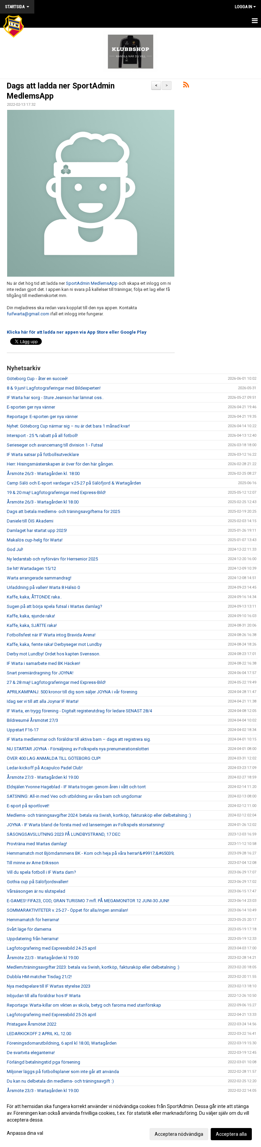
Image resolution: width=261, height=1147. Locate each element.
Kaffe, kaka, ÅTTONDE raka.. (34, 596)
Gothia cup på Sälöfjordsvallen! (37, 881)
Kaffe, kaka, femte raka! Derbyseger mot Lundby (54, 644)
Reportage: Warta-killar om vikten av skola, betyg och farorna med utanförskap (84, 1005)
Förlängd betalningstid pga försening (43, 1062)
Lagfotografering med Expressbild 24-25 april (51, 948)
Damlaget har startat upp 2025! (37, 530)
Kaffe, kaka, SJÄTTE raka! (32, 625)
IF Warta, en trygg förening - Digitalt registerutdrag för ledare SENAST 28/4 (79, 710)
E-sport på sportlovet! (28, 805)
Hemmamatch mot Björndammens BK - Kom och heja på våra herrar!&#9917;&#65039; (90, 853)
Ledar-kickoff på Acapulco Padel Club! (45, 767)
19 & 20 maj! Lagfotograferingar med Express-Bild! (56, 492)
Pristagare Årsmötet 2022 (31, 1024)
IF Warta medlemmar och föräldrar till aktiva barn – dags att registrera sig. (79, 739)
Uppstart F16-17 (22, 729)
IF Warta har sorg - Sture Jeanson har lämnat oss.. (55, 397)
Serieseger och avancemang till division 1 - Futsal (55, 445)
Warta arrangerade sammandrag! (39, 577)
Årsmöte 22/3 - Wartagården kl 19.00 (43, 957)
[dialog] (130, 1120)
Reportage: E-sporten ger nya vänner (42, 416)
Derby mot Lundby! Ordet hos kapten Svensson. (53, 653)
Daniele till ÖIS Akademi (30, 520)
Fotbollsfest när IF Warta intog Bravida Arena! (51, 634)
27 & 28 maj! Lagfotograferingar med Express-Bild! (56, 682)
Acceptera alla (231, 1134)
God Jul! (15, 549)
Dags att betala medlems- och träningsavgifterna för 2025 (63, 511)
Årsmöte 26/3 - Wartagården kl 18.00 (43, 502)
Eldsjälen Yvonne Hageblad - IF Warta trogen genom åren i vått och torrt (76, 786)
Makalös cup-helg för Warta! (35, 539)
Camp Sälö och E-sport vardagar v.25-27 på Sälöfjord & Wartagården (74, 483)
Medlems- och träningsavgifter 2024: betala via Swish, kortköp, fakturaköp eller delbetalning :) (99, 815)
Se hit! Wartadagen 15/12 (31, 568)
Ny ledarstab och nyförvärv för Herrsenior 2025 (52, 558)
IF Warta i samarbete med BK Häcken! (43, 663)
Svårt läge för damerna (29, 929)
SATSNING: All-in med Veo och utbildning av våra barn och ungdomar (74, 796)
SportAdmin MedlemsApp (92, 283)
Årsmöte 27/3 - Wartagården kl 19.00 (43, 777)
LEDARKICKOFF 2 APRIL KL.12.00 (39, 1033)
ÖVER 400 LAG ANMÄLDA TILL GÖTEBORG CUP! (54, 758)
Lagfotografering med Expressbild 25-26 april (51, 1014)
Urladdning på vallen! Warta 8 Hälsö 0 (43, 587)
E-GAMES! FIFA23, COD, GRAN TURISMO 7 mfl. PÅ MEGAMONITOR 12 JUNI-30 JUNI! (88, 900)
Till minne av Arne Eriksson (33, 862)
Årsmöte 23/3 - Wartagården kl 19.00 (43, 1090)
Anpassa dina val (25, 1133)
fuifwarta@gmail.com (28, 313)
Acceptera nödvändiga (179, 1134)
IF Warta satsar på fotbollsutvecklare (43, 454)
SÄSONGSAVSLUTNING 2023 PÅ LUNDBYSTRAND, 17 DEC (63, 834)
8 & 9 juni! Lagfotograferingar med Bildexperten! (54, 388)
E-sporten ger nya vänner (31, 407)
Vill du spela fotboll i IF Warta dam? (41, 872)
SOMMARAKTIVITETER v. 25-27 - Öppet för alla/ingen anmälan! (67, 910)
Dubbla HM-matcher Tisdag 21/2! (39, 976)
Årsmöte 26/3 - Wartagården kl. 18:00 (43, 473)
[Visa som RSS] (186, 85)
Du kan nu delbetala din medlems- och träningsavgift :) (60, 1081)
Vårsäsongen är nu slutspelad (36, 891)
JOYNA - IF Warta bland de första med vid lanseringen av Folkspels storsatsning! (85, 824)
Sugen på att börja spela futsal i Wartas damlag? (54, 606)
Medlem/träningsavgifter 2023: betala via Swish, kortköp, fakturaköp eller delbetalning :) (93, 967)
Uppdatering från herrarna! (32, 938)
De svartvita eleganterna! (31, 1052)
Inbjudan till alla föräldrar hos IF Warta (44, 995)
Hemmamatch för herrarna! (33, 919)
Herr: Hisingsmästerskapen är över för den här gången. (60, 464)
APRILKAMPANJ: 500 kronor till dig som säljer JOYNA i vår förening (72, 691)
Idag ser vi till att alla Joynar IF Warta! (43, 701)
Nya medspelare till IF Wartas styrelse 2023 (48, 986)
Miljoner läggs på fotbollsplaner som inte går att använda (63, 1071)
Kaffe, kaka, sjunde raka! (31, 615)
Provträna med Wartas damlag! (37, 843)
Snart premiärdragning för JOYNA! (40, 672)
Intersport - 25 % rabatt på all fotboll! (42, 435)
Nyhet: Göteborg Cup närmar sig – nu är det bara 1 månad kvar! (68, 426)
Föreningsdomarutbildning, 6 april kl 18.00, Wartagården (62, 1043)
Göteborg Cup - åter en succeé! (37, 378)
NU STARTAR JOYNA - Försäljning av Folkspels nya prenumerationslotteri (78, 748)
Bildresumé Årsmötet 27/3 (32, 720)
